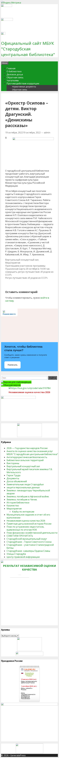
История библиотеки (18, 502)
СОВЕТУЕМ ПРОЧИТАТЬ (20, 535)
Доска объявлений (17, 481)
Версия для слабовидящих (17, 382)
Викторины (13, 463)
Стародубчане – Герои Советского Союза (29, 541)
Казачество (13, 505)
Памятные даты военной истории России (29, 523)
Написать (12, 365)
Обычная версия (12, 385)
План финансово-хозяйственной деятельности (32, 532)
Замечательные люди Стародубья (25, 484)
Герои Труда (13, 475)
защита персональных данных (23, 487)
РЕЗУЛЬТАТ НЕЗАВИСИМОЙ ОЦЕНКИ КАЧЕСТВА (29, 567)
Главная (11, 68)
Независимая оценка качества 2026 (26, 520)
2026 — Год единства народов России (27, 448)
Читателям (13, 80)
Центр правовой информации (23, 556)
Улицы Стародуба (16, 553)
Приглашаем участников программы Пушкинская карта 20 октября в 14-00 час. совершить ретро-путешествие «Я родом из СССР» (29, 270)
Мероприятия (12, 262)
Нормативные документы (24, 86)
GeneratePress (18, 755)
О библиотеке (14, 71)
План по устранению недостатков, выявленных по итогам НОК (25, 528)
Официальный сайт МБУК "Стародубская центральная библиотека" (28, 48)
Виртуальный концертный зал (21, 259)
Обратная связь (15, 77)
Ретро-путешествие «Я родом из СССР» (26, 277)
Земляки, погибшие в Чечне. (22, 499)
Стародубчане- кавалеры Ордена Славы (28, 550)
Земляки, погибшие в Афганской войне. (28, 496)
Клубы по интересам (23, 511)
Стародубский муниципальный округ (27, 538)
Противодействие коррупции (23, 83)
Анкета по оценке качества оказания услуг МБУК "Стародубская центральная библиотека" (32, 453)
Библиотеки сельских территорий (25, 460)
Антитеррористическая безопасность (27, 457)
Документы (13, 478)
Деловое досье (15, 74)
